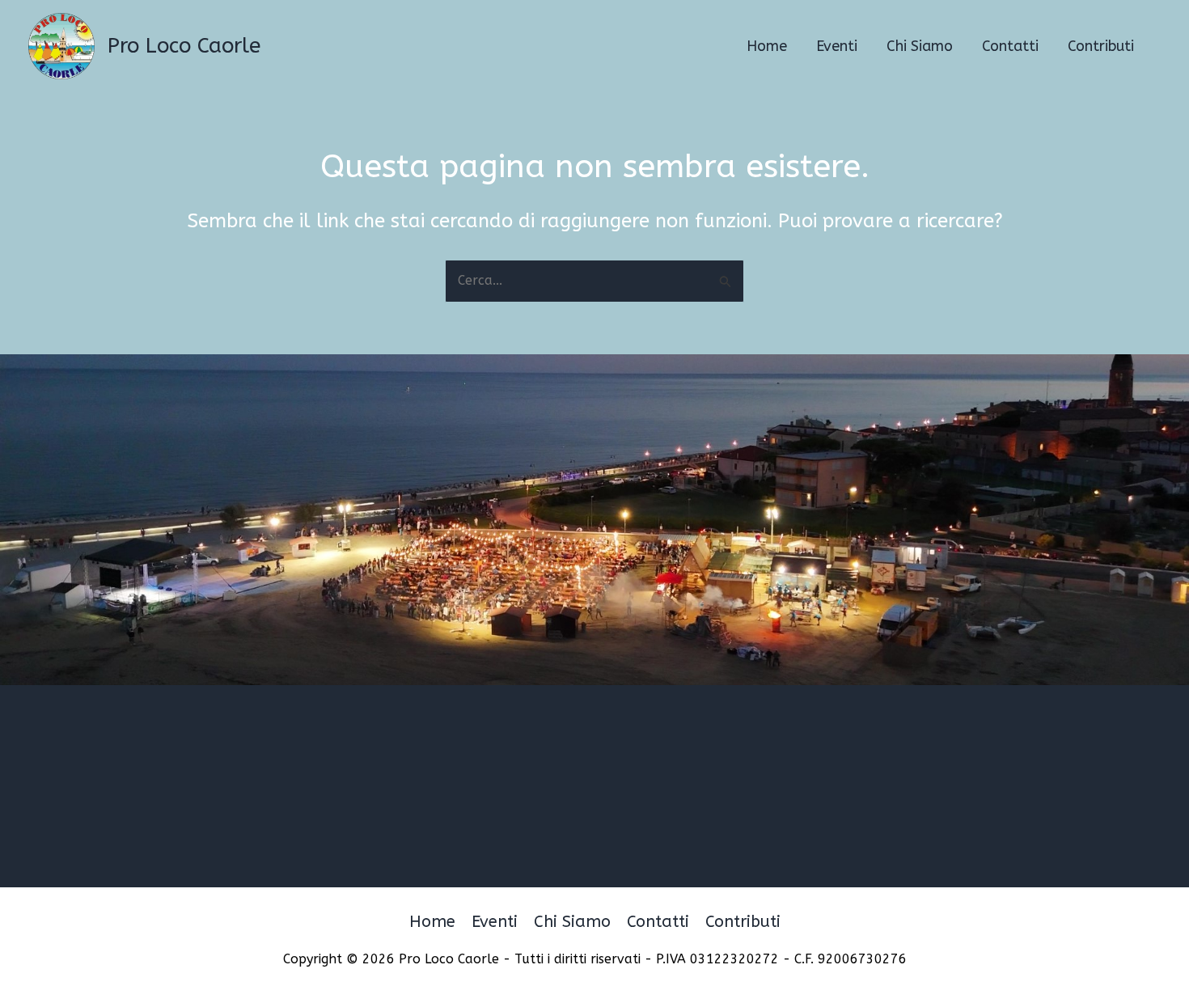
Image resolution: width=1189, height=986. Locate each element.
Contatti (658, 921)
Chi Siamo (572, 921)
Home (432, 921)
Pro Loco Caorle (184, 45)
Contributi (743, 921)
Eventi (495, 921)
